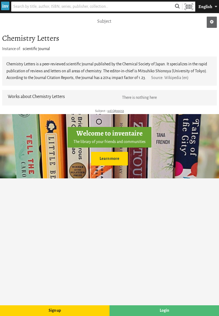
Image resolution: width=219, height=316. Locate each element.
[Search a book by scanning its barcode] (188, 7)
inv (5, 6)
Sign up (55, 310)
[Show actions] (212, 22)
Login (164, 310)
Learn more (109, 158)
